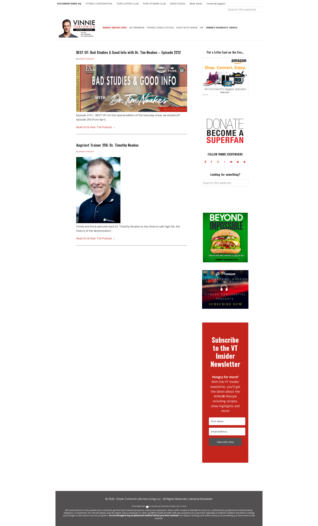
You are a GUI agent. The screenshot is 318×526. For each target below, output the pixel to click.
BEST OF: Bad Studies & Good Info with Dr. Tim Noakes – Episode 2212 (128, 52)
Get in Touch (181, 506)
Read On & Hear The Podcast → (95, 127)
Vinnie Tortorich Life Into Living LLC (138, 499)
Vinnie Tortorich (78, 28)
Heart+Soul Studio (168, 506)
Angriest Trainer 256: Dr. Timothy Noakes (107, 145)
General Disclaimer (201, 499)
